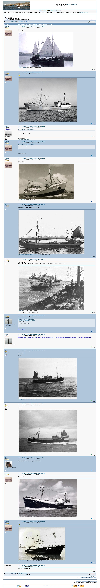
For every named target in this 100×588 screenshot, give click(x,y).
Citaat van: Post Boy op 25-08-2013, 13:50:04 (26, 318)
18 (19, 21)
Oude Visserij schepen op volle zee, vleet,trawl (19, 19)
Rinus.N (6, 126)
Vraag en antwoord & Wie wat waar (14, 16)
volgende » (94, 19)
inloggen (69, 4)
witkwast (6, 314)
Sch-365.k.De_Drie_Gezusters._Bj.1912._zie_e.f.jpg (28, 254)
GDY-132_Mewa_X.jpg (23, 67)
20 (22, 21)
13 (12, 21)
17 (18, 21)
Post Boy (7, 26)
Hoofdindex (9, 17)
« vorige (90, 19)
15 (15, 21)
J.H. (5, 204)
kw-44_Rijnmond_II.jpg (23, 560)
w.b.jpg (20, 399)
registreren (74, 4)
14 (13, 21)
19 (21, 21)
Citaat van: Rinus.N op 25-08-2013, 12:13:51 (26, 144)
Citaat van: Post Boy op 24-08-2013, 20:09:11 (26, 129)
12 (11, 21)
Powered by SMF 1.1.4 (44, 585)
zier (5, 457)
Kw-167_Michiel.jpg (22, 199)
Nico (6, 349)
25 (24, 21)
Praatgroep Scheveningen (13, 18)
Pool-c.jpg (21, 310)
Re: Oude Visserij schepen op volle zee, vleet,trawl (33, 26)
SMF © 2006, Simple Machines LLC (54, 585)
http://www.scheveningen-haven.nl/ (24, 139)
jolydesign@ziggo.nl (83, 12)
